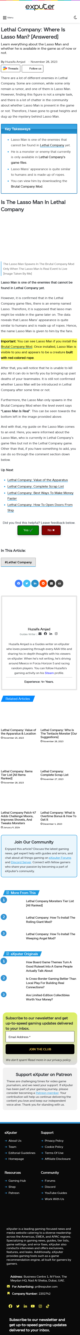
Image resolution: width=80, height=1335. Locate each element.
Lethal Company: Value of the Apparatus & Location (18, 731)
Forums (50, 1180)
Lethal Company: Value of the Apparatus (37, 480)
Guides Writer (28, 634)
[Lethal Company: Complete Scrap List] (59, 757)
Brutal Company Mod (16, 346)
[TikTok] (48, 1306)
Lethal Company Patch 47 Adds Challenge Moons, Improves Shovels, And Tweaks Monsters (18, 818)
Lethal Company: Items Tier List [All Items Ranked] (17, 774)
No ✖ (51, 530)
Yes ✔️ (28, 530)
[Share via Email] (51, 583)
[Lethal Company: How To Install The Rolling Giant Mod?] (13, 922)
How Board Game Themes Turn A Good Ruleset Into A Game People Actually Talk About (49, 966)
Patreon (14, 1192)
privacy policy (61, 1060)
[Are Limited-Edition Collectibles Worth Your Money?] (13, 1000)
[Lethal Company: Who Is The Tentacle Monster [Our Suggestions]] (59, 716)
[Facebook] (18, 583)
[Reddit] (43, 583)
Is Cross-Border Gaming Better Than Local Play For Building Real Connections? (51, 983)
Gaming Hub (17, 1180)
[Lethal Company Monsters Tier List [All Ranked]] (13, 906)
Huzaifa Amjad (13, 61)
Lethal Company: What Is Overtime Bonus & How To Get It (58, 816)
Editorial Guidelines (22, 1152)
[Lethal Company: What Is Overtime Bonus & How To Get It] (59, 798)
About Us (15, 1140)
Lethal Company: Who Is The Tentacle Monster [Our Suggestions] (59, 733)
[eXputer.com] (40, 7)
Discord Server (21, 862)
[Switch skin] (75, 17)
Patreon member (47, 1092)
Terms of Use (54, 1152)
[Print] (59, 583)
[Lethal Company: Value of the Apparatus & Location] (19, 716)
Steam (49, 672)
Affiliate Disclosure (58, 1158)
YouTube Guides (56, 1192)
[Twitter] (27, 583)
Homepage (16, 1158)
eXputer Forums (60, 857)
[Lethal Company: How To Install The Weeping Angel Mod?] (13, 939)
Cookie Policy (54, 1146)
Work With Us (54, 1198)
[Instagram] (40, 1306)
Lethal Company (52, 145)
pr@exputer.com (46, 1286)
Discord (50, 1186)
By (3, 61)
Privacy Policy (54, 1140)
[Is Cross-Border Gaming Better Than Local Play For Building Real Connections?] (13, 983)
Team (12, 1146)
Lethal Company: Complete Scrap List (35, 486)
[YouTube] (33, 1306)
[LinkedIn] (35, 583)
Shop (12, 1186)
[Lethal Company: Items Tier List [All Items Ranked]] (19, 757)
